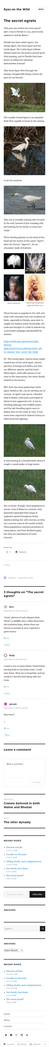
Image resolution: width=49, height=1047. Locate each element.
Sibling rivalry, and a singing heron (23, 861)
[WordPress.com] (27, 1035)
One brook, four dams (17, 868)
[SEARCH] (42, 928)
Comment (36, 782)
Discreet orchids (14, 847)
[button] (13, 261)
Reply (7, 645)
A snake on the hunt (16, 854)
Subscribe (37, 894)
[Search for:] (22, 928)
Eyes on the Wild (17, 9)
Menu (41, 9)
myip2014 (12, 578)
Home (7, 1014)
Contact (8, 1026)
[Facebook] (11, 1035)
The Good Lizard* (15, 875)
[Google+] (16, 1035)
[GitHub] (22, 1035)
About (7, 1020)
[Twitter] (6, 1035)
